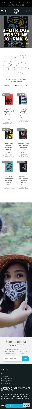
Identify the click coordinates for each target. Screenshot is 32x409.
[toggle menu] (2, 11)
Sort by (6, 85)
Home (4, 43)
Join (26, 358)
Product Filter (17, 406)
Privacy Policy (5, 383)
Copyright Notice (6, 378)
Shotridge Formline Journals (15, 43)
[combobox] (19, 85)
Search (3, 374)
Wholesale (4, 376)
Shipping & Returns (7, 381)
